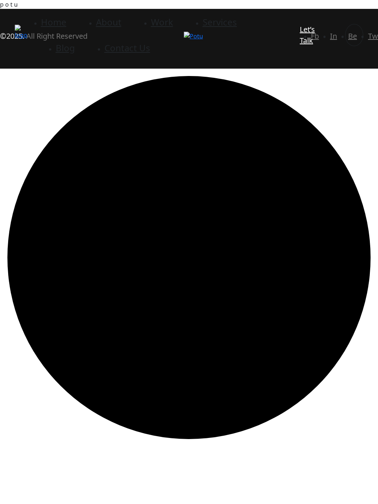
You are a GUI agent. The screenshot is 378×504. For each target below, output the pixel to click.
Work (162, 22)
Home (53, 22)
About (108, 22)
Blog (65, 48)
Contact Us (127, 48)
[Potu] (22, 31)
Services (220, 22)
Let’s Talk (307, 34)
